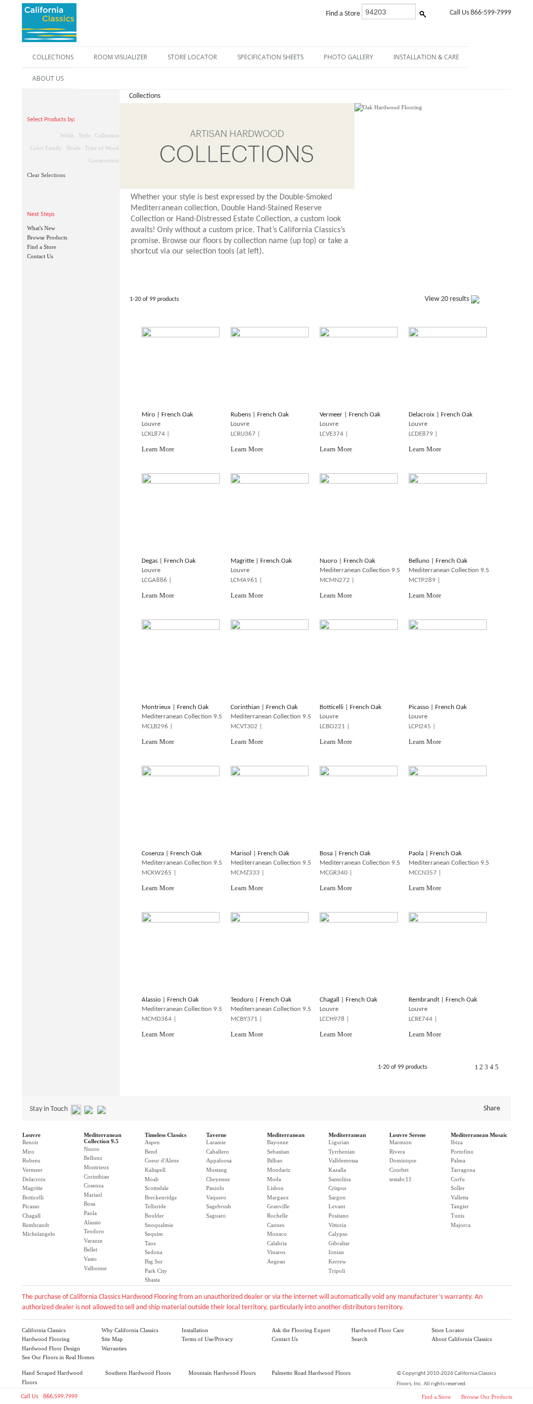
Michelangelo (38, 1234)
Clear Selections (46, 175)
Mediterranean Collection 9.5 (102, 1138)
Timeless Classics (165, 1135)
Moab (152, 1179)
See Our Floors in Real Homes (58, 1357)
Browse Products (47, 237)
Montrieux (96, 1167)
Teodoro (94, 1231)
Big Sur (154, 1261)
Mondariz (278, 1170)
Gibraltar (339, 1243)
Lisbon (275, 1188)
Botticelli (33, 1197)
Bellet (90, 1249)
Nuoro (91, 1149)
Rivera (397, 1151)
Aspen (152, 1142)
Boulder (154, 1215)
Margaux (278, 1197)
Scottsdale (157, 1188)
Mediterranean (285, 1135)
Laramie (216, 1142)
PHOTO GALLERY (348, 57)
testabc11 (400, 1179)
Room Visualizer (120, 57)
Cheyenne (218, 1179)
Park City (156, 1271)
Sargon (337, 1197)
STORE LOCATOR (192, 57)
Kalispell (155, 1170)
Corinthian (96, 1176)
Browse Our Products (486, 1397)
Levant (336, 1206)
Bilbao (275, 1160)
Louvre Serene (407, 1135)
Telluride (155, 1206)
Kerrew (337, 1261)
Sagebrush (218, 1206)
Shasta (152, 1279)
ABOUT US (48, 78)
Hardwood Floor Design (51, 1348)
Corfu (458, 1179)
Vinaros (276, 1252)
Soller (458, 1188)
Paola (90, 1213)
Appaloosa (219, 1160)
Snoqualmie (159, 1225)
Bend (151, 1151)
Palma (458, 1160)
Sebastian (278, 1151)
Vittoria (337, 1225)
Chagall (31, 1215)
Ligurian (338, 1142)
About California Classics (462, 1339)
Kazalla (337, 1170)
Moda (274, 1179)
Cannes (275, 1225)
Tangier (460, 1206)
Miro (28, 1151)
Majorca (461, 1225)
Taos (150, 1243)
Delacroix (34, 1179)
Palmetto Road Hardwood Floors (311, 1373)
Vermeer (32, 1170)
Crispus (337, 1188)
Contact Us (40, 256)
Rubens (31, 1160)
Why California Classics (129, 1330)
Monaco (277, 1234)
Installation (195, 1330)
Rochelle (277, 1215)
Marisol (93, 1195)
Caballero (217, 1151)
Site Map (112, 1339)
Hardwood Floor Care (377, 1330)
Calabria (277, 1243)
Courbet (399, 1170)
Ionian (336, 1252)
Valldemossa (343, 1160)
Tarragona (463, 1170)
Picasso (31, 1206)
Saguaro (216, 1215)
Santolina (339, 1179)
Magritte (32, 1188)
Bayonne (277, 1142)
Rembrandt (35, 1225)
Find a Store (41, 247)
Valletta (459, 1197)
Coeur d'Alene (162, 1160)
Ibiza (457, 1142)
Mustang (216, 1170)
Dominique (402, 1160)
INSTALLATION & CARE (426, 57)
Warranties (113, 1348)
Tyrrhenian (341, 1151)
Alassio (92, 1222)
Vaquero (216, 1197)
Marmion (400, 1142)
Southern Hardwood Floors (138, 1373)
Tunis (457, 1215)
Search (359, 1339)
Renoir (30, 1142)
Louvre (31, 1135)
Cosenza (94, 1185)
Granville (278, 1206)
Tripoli (336, 1271)
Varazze (93, 1240)
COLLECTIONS (52, 57)
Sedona (153, 1252)
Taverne (216, 1135)
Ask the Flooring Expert (301, 1330)
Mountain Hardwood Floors (222, 1373)
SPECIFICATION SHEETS (270, 57)
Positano (338, 1215)
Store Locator (448, 1330)
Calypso (338, 1234)
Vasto (90, 1259)
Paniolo (215, 1188)
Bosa (89, 1203)
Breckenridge (161, 1197)
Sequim (154, 1234)
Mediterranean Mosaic (479, 1135)
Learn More (158, 449)
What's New (41, 228)
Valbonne (95, 1268)
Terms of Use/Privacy (207, 1339)
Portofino (462, 1151)
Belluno (93, 1158)
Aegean (276, 1261)
